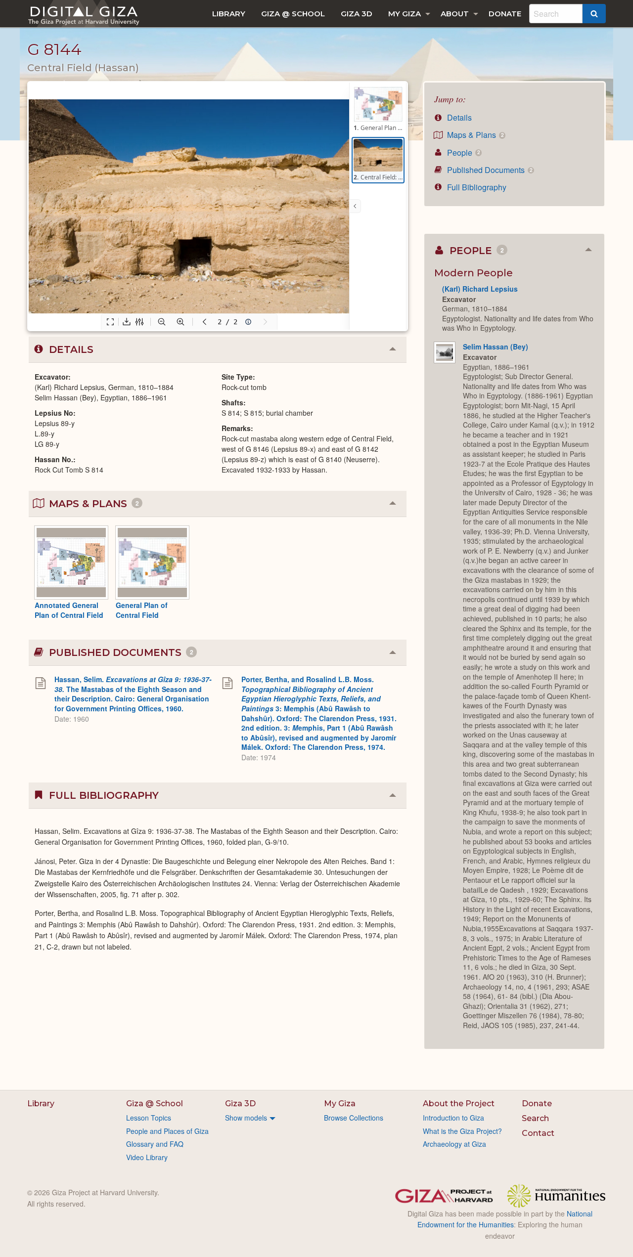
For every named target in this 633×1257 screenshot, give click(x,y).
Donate (505, 13)
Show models (246, 1117)
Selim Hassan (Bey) (495, 346)
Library (228, 13)
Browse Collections (353, 1118)
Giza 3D (356, 13)
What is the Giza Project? (462, 1131)
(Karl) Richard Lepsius (480, 289)
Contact (538, 1133)
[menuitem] (228, 13)
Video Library (147, 1157)
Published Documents (488, 169)
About (455, 13)
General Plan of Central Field (142, 610)
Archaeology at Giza (454, 1144)
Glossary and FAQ (154, 1144)
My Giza (404, 13)
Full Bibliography (475, 187)
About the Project (459, 1103)
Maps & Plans (474, 134)
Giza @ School (293, 13)
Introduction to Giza (453, 1118)
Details (458, 117)
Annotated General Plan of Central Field (69, 610)
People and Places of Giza (167, 1131)
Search (535, 1118)
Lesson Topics (148, 1118)
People (462, 152)
